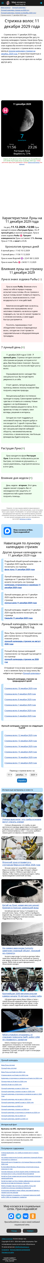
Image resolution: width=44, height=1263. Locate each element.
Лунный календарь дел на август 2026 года (16, 1099)
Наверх (30, 1231)
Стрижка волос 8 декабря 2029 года (20, 699)
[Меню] (2, 3)
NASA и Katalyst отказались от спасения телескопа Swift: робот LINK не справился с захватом (20, 1196)
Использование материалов (20, 1250)
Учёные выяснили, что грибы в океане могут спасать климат (20, 1154)
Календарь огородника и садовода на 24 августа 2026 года (21, 1078)
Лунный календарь (19, 8)
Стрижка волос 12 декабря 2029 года (21, 735)
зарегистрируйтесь (34, 162)
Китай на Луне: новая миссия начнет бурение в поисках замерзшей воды (20, 1177)
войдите (21, 164)
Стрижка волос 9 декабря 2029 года (20, 694)
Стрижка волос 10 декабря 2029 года (21, 688)
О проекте (5, 1250)
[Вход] (41, 3)
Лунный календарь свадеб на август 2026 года (17, 1102)
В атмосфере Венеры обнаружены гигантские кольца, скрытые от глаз (20, 1168)
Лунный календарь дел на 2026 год (13, 1116)
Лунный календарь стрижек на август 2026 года (18, 1091)
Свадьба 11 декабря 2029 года (19, 618)
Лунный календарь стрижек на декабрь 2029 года (18, 13)
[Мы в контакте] (26, 1216)
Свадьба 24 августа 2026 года (11, 1085)
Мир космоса (5, 8)
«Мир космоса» (7, 1239)
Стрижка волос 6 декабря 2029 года (20, 710)
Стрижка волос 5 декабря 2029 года (20, 716)
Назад (14, 1231)
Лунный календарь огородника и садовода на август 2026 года (21, 1095)
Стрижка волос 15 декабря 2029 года (21, 752)
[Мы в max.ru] (22, 534)
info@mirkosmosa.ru (22, 1247)
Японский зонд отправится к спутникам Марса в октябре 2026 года (21, 1163)
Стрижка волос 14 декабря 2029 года (21, 746)
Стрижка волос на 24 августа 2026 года (14, 1075)
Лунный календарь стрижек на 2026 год (15, 1109)
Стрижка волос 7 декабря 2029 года (20, 705)
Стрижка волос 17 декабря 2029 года (21, 763)
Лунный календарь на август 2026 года (14, 1088)
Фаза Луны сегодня (8, 1065)
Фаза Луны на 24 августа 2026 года (13, 1072)
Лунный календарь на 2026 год (12, 1106)
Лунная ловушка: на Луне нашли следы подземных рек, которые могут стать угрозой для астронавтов (20, 1173)
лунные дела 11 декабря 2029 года (21, 603)
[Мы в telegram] (18, 1216)
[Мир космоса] (8, 3)
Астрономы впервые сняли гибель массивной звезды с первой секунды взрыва (20, 1191)
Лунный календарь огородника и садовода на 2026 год (20, 1112)
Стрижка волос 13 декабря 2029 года (21, 741)
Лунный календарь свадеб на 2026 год (14, 1119)
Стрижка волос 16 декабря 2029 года (21, 757)
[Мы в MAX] (11, 1216)
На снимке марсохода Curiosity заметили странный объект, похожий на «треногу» (22, 1158)
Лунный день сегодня (8, 1068)
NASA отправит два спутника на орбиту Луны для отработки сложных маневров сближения (18, 1187)
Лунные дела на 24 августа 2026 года (14, 1081)
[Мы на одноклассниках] (33, 1216)
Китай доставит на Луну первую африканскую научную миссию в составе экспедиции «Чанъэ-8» (20, 1182)
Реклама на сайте (8, 1252)
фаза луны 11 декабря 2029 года (20, 569)
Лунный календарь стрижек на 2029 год (15, 10)
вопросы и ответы (25, 519)
